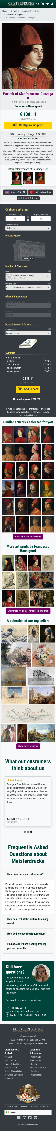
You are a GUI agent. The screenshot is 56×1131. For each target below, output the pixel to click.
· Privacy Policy (10, 1067)
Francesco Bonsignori (14, 14)
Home (4, 11)
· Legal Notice (10, 1060)
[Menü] (4, 4)
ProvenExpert (23, 819)
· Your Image (35, 1057)
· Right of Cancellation (13, 1071)
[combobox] (28, 228)
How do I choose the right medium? (27, 933)
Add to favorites (42, 192)
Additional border (11, 225)
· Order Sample (36, 1075)
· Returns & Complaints (13, 1075)
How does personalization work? (25, 874)
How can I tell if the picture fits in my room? (27, 921)
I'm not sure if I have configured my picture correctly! (26, 946)
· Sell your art (35, 1060)
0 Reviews (34, 198)
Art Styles (15, 11)
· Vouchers (34, 1071)
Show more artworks (28, 746)
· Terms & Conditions (12, 1064)
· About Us (8, 1078)
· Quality (33, 1064)
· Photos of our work (38, 1067)
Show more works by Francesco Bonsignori (28, 610)
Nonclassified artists (30, 11)
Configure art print (30, 125)
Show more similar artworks (28, 536)
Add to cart (30, 389)
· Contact (8, 1057)
